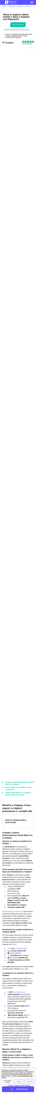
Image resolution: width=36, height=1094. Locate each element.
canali (14, 944)
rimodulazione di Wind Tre (13, 911)
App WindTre (16, 953)
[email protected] (13, 893)
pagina (23, 969)
